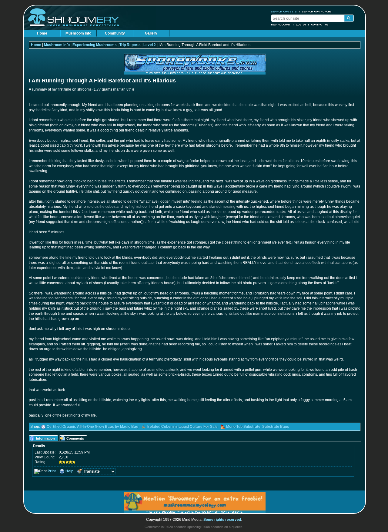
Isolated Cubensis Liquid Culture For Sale (182, 426)
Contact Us (320, 24)
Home (42, 33)
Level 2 (149, 45)
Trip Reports (130, 45)
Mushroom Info (78, 33)
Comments (75, 438)
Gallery (151, 33)
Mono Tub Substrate (243, 426)
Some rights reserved (222, 519)
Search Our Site (284, 11)
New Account (281, 24)
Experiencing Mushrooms (94, 45)
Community (115, 33)
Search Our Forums (317, 11)
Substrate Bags (275, 426)
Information (45, 438)
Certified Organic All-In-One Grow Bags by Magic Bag (92, 426)
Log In (301, 24)
